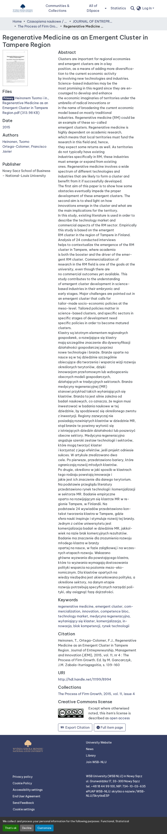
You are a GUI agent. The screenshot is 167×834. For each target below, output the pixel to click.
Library (91, 755)
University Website (99, 742)
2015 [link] (6, 127)
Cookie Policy (22, 783)
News (89, 749)
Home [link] (17, 21)
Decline (27, 828)
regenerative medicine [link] (75, 606)
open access (120, 718)
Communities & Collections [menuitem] (57, 8)
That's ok (10, 828)
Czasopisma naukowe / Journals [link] (47, 21)
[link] (27, 105)
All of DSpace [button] (93, 8)
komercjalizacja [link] (109, 621)
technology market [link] (73, 616)
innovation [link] (90, 611)
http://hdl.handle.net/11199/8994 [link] (84, 679)
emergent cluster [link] (108, 606)
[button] (23, 8)
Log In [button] (147, 8)
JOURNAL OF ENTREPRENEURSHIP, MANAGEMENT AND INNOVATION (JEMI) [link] (93, 21)
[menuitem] (94, 8)
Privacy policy (23, 777)
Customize (44, 828)
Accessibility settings (28, 790)
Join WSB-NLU (96, 762)
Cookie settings (24, 809)
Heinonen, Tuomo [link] (15, 142)
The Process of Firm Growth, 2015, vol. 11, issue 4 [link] (38, 26)
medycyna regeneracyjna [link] (110, 616)
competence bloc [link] (114, 611)
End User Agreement (26, 796)
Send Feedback (23, 803)
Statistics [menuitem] (118, 8)
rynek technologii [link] (115, 626)
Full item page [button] (111, 727)
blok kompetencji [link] (86, 626)
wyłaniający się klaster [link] (76, 621)
